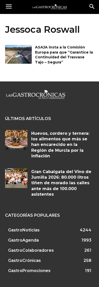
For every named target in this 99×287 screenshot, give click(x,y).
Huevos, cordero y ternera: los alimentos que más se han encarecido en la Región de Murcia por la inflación (60, 145)
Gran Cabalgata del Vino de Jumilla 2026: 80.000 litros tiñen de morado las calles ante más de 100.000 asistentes (61, 183)
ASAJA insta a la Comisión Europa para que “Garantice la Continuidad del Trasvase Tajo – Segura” (64, 54)
